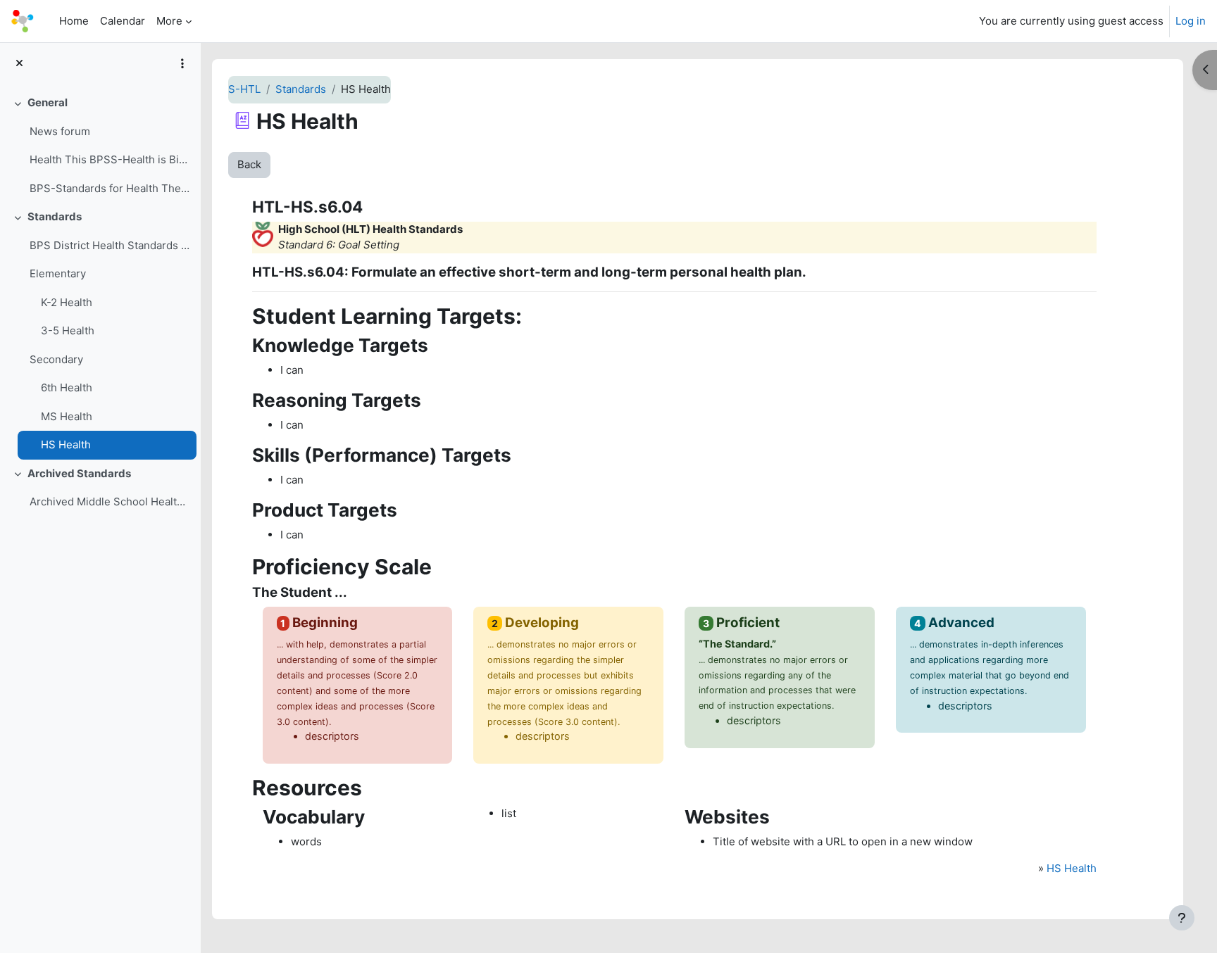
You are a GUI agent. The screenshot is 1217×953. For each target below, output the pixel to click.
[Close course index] (19, 64)
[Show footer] (1181, 917)
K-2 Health (66, 302)
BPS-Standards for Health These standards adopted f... (109, 188)
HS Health (66, 444)
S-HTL (244, 89)
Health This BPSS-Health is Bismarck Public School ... (109, 159)
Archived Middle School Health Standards (109, 501)
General (47, 102)
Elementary (58, 273)
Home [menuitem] (74, 20)
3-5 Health (67, 330)
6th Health (66, 387)
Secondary (56, 359)
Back (249, 164)
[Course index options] (182, 63)
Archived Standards (79, 473)
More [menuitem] (169, 20)
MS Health (66, 416)
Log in (1190, 20)
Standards (54, 216)
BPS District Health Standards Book (109, 245)
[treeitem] (100, 146)
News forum (60, 131)
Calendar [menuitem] (122, 20)
